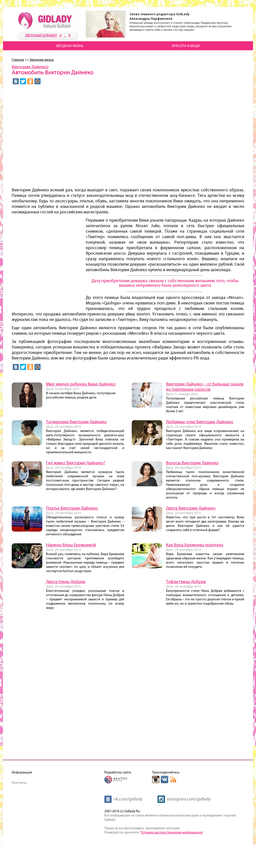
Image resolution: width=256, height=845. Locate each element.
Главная (18, 60)
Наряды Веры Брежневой (71, 545)
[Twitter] (23, 81)
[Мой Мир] (37, 81)
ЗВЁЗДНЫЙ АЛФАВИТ (41, 36)
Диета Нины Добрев (65, 581)
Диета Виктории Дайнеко (191, 508)
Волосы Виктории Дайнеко (192, 463)
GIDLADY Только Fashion (45, 18)
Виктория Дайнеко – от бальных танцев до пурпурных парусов (205, 387)
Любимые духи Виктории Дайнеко (199, 422)
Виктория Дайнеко (30, 67)
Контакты (19, 783)
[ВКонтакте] (16, 81)
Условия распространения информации (171, 832)
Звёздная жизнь (70, 46)
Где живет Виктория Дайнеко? (75, 463)
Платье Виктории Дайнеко (72, 508)
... (65, 36)
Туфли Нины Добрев (186, 581)
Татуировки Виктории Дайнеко (76, 422)
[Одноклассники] (30, 81)
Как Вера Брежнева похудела (194, 545)
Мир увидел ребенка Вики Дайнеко (81, 384)
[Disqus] (128, 686)
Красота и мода (186, 46)
